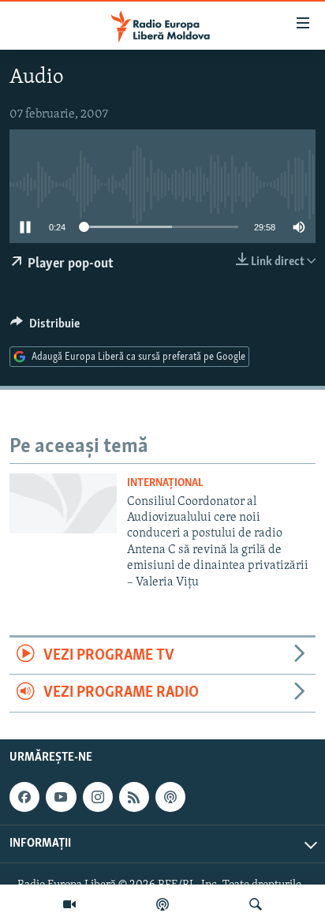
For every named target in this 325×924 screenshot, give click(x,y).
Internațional (165, 483)
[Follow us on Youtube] (61, 797)
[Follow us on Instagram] (98, 797)
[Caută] (255, 904)
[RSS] (134, 797)
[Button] (45, 327)
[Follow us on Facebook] (24, 797)
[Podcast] (162, 904)
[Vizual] (69, 904)
